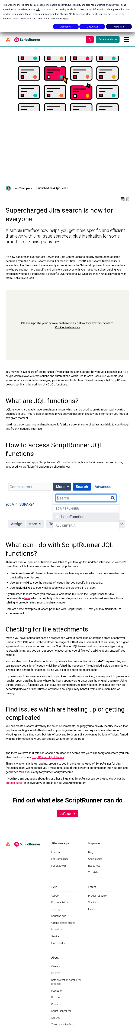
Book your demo (108, 39)
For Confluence (59, 858)
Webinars (93, 902)
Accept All (65, 26)
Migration (56, 929)
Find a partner (58, 943)
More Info (119, 26)
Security (55, 1017)
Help (54, 887)
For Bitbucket (58, 865)
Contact (55, 973)
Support (55, 895)
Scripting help (58, 916)
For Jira (55, 852)
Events (92, 909)
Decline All (92, 26)
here (27, 598)
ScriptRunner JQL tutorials (48, 757)
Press (54, 1004)
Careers (55, 966)
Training (55, 909)
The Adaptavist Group (63, 1024)
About (55, 957)
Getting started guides (63, 922)
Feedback (56, 990)
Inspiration (94, 843)
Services (56, 936)
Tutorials (93, 872)
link (38, 9)
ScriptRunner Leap (61, 1011)
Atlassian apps (60, 843)
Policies (55, 997)
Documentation (60, 902)
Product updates (97, 895)
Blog (90, 852)
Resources (94, 865)
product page (14, 782)
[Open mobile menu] (126, 39)
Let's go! (66, 814)
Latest (92, 887)
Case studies (95, 858)
